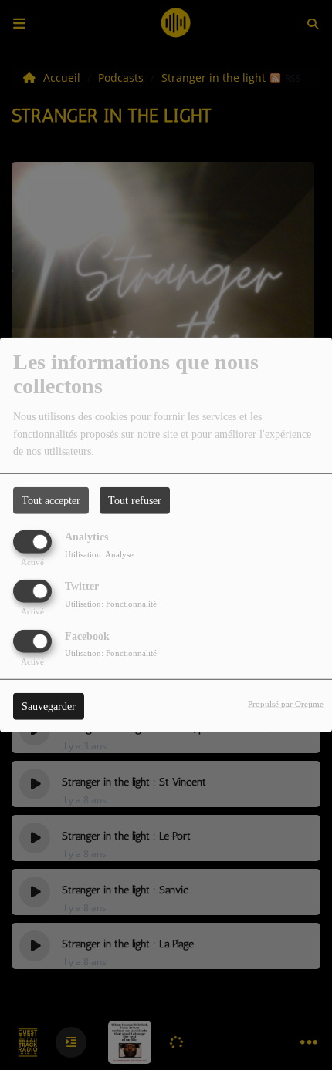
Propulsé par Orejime (286, 703)
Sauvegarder (49, 706)
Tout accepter (51, 500)
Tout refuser (134, 500)
